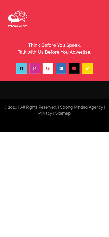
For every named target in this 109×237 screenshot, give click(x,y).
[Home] (17, 19)
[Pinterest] (48, 68)
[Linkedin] (61, 68)
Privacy (45, 113)
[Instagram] (34, 68)
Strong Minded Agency (81, 107)
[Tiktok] (87, 68)
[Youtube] (74, 68)
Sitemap (63, 113)
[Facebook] (21, 68)
